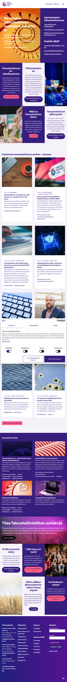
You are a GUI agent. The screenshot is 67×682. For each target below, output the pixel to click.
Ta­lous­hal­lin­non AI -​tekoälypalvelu (50, 25)
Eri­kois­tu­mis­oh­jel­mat (10, 498)
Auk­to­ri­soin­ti (22, 639)
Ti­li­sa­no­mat (49, 4)
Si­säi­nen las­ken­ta (17, 476)
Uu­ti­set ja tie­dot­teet (45, 194)
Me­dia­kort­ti (22, 660)
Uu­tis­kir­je (37, 652)
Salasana (51, 635)
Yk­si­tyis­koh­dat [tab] (33, 325)
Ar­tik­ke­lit (37, 628)
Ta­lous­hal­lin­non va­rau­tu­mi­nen (46, 458)
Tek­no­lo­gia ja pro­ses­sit (43, 215)
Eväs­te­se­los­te (6, 341)
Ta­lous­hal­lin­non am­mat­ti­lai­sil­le (44, 472)
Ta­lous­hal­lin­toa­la (40, 474)
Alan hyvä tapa (23, 645)
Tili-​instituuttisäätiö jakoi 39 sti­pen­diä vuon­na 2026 (49, 399)
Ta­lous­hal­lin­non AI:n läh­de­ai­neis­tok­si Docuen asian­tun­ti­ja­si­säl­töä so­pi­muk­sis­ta (16, 265)
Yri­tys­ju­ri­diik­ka (8, 285)
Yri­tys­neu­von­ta (17, 509)
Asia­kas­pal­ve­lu (23, 648)
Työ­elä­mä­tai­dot (41, 414)
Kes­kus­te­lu (37, 631)
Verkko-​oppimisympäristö (52, 54)
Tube (38, 646)
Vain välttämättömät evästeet (33, 359)
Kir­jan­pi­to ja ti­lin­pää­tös (9, 474)
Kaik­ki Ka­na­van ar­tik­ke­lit (12, 423)
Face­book (37, 640)
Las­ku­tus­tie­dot (7, 659)
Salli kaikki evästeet (54, 359)
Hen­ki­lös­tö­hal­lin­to (17, 478)
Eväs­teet (21, 657)
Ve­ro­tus (19, 474)
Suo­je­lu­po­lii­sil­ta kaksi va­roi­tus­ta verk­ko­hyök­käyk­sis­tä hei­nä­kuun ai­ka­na (49, 265)
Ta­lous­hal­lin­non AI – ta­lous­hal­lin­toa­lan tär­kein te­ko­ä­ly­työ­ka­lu (16, 459)
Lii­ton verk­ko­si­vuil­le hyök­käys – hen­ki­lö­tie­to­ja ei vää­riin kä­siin (49, 197)
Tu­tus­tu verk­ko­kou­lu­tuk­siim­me (56, 598)
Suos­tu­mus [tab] (11, 325)
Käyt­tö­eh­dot (22, 651)
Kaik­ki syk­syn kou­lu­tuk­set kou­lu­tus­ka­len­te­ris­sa (54, 34)
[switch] (25, 351)
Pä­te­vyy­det (22, 642)
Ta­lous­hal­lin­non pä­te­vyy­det (56, 136)
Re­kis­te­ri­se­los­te (23, 654)
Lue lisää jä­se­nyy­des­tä (33, 570)
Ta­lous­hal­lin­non (49, 30)
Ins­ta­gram (37, 649)
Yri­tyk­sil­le (59, 476)
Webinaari (13, 192)
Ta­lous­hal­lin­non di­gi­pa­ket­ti (45, 498)
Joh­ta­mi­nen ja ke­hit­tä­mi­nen (12, 211)
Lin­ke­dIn (36, 643)
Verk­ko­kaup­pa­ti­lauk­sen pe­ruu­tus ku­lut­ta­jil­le (9, 668)
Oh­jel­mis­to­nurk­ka (19, 285)
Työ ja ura (51, 414)
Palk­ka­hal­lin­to (8, 412)
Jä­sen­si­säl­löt (22, 628)
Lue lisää (33, 136)
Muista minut (55, 642)
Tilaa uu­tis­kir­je (8, 538)
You (35, 646)
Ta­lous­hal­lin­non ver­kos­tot (11, 570)
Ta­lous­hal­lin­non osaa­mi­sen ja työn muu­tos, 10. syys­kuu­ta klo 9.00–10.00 (16, 197)
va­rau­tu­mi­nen (59, 30)
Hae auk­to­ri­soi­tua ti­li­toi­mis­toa (33, 99)
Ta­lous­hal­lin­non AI (11, 97)
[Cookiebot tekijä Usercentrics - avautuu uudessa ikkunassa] (58, 321)
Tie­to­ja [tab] (55, 325)
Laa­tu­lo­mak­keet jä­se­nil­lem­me (54, 51)
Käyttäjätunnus (53, 628)
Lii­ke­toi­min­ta (41, 219)
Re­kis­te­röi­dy (53, 651)
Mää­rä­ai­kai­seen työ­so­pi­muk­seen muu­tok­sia (16, 399)
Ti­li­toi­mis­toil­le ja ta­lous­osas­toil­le (45, 476)
